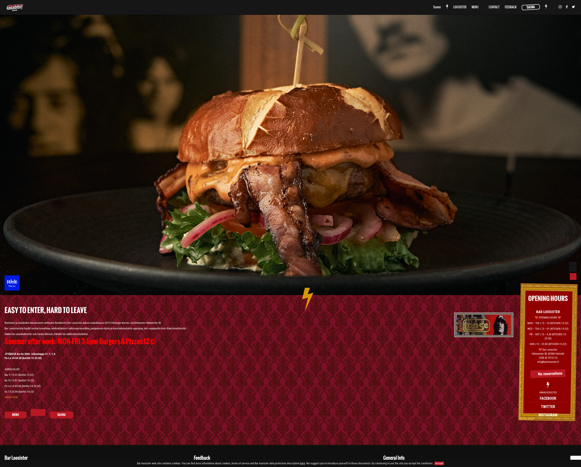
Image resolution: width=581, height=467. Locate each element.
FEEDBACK (511, 7)
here (302, 463)
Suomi (437, 7)
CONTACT (494, 7)
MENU (475, 7)
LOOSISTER (459, 7)
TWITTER (548, 407)
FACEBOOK (548, 398)
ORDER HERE (11, 397)
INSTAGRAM (547, 415)
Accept (439, 463)
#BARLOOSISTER (548, 392)
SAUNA (531, 7)
